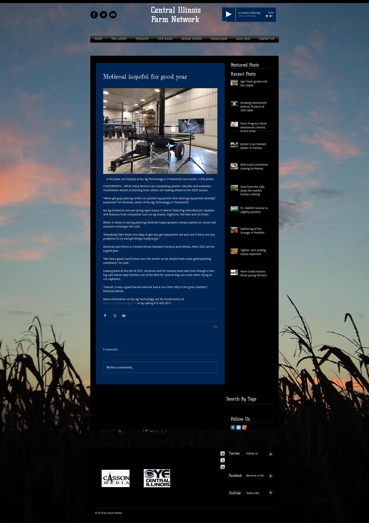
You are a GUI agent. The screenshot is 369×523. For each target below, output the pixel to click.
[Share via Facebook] (105, 315)
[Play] (229, 14)
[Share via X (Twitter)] (114, 315)
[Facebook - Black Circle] (94, 14)
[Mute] (267, 16)
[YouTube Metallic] (222, 467)
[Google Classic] (244, 427)
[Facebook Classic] (233, 427)
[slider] (271, 16)
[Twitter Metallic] (222, 453)
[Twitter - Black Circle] (103, 14)
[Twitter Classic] (238, 427)
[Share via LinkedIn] (124, 315)
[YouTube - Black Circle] (113, 14)
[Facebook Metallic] (222, 460)
